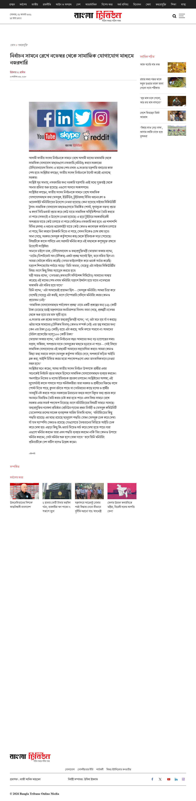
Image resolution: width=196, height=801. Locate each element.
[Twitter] (160, 779)
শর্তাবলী (99, 769)
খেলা (148, 4)
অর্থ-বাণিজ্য (122, 4)
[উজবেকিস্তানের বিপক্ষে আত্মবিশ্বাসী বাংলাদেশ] (24, 499)
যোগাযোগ (70, 769)
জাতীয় (35, 4)
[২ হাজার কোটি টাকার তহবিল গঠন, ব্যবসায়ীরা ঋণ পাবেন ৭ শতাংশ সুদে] (57, 499)
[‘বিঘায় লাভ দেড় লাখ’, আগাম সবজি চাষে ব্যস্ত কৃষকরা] (163, 132)
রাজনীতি (47, 4)
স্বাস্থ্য (183, 4)
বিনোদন (137, 4)
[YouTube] (169, 779)
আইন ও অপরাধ (63, 4)
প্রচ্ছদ (12, 4)
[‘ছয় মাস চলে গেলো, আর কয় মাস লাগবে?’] (163, 102)
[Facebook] (152, 779)
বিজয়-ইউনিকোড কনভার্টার (118, 769)
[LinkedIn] (176, 779)
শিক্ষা (173, 4)
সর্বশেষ (23, 4)
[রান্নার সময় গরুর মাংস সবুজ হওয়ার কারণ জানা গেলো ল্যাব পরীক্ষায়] (163, 85)
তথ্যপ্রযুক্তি (161, 4)
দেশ (78, 4)
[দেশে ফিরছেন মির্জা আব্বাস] (163, 117)
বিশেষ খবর (107, 4)
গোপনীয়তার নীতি (85, 769)
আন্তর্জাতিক (91, 4)
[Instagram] (183, 779)
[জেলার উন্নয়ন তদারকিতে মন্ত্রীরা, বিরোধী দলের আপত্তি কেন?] (121, 499)
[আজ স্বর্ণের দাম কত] (163, 68)
